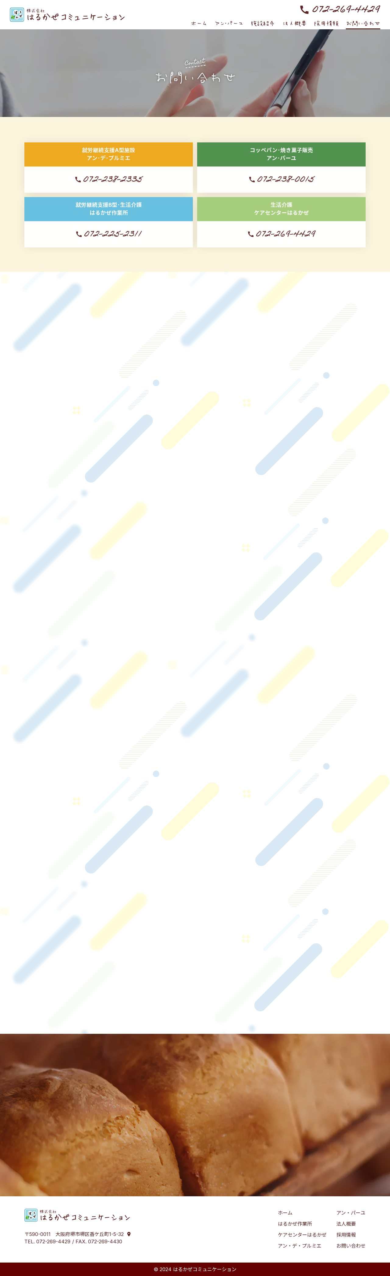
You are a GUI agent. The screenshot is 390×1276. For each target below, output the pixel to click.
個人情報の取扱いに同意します (199, 975)
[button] (263, 23)
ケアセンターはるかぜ (185, 415)
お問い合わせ (351, 1246)
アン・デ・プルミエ (246, 415)
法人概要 (346, 1224)
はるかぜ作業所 (129, 415)
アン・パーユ (296, 415)
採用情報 (346, 1235)
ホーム (285, 1213)
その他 (333, 415)
